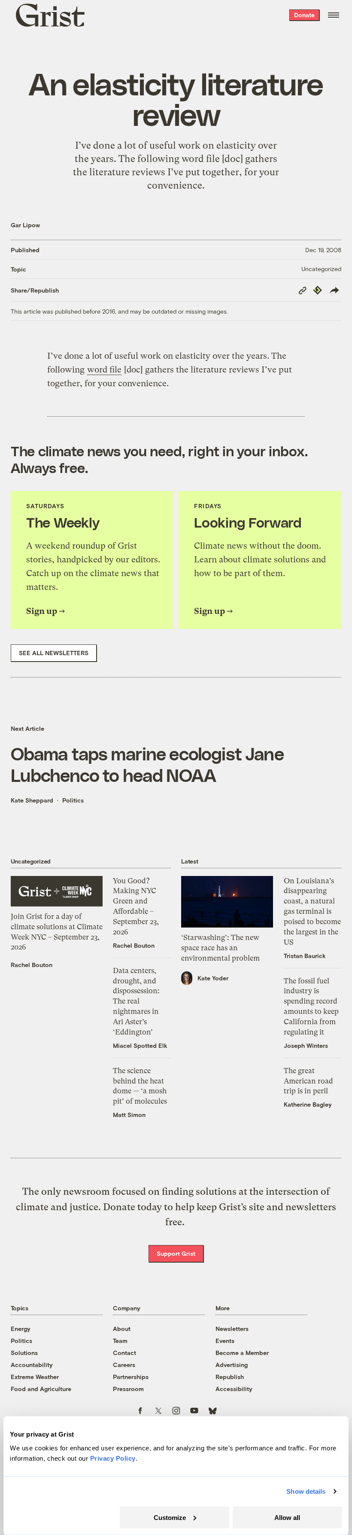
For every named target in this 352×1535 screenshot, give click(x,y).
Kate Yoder (212, 978)
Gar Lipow (25, 225)
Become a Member (242, 1352)
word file (104, 370)
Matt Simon (129, 1114)
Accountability (32, 1364)
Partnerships (131, 1376)
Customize (170, 1517)
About (121, 1328)
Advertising (231, 1364)
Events (224, 1340)
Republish (229, 1376)
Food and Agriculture (41, 1388)
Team (120, 1340)
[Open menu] (333, 15)
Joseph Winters (306, 1045)
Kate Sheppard (32, 800)
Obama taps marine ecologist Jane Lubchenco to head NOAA (147, 763)
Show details (305, 1491)
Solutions (24, 1352)
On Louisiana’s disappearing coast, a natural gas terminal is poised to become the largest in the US (312, 911)
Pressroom (128, 1388)
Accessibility (233, 1388)
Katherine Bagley (308, 1104)
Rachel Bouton (31, 964)
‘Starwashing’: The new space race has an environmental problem (220, 947)
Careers (124, 1364)
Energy (20, 1328)
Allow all (287, 1517)
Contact (124, 1352)
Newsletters (232, 1328)
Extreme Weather (35, 1376)
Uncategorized (321, 268)
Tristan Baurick (305, 955)
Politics (73, 800)
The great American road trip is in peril (308, 1081)
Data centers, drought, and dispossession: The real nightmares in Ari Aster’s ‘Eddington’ (136, 1001)
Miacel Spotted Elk (140, 1045)
